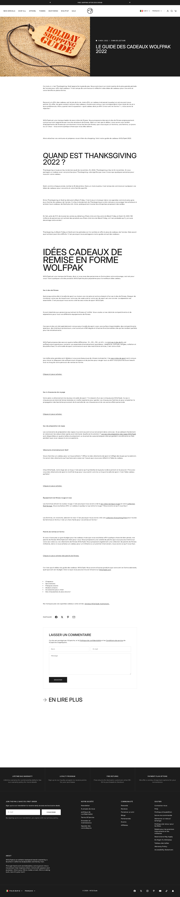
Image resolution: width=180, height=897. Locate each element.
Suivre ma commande (163, 815)
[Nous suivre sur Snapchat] (173, 891)
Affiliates (124, 825)
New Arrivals (9, 11)
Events (123, 822)
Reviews (124, 809)
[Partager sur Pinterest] (67, 617)
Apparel (32, 11)
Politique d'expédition (163, 812)
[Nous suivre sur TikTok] (166, 891)
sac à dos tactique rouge (110, 504)
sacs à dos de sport (118, 358)
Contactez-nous (161, 805)
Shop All (22, 11)
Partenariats (126, 819)
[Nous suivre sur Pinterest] (154, 891)
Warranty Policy (161, 846)
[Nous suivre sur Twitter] (141, 891)
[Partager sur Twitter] (62, 617)
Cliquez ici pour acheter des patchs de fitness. (61, 556)
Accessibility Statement (164, 850)
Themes (42, 11)
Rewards (124, 805)
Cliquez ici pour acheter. (52, 374)
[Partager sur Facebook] (56, 617)
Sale (74, 11)
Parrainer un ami (127, 812)
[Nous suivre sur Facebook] (134, 891)
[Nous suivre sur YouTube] (160, 891)
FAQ (156, 809)
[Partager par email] (73, 617)
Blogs (123, 815)
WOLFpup (65, 11)
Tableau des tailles (162, 843)
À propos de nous (88, 809)
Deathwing (53, 11)
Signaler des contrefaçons (86, 827)
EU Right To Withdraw (163, 840)
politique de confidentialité (86, 813)
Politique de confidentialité (90, 640)
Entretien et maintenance (86, 822)
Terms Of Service (87, 817)
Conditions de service (114, 640)
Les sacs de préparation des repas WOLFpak (118, 434)
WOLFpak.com (105, 570)
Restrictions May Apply (164, 837)
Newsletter (85, 805)
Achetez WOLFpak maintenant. (97, 604)
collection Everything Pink (116, 518)
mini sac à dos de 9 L (115, 342)
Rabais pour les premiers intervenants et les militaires (164, 831)
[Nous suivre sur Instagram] (147, 891)
